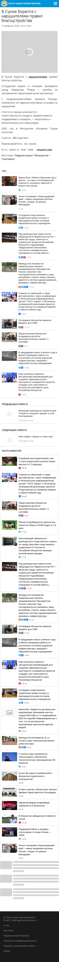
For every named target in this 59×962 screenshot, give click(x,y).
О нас (7, 925)
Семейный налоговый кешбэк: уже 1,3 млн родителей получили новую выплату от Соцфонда (37, 461)
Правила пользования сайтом (19, 945)
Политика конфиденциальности (20, 940)
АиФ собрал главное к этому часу (35, 436)
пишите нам (44, 149)
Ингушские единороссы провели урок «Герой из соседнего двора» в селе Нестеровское (37, 413)
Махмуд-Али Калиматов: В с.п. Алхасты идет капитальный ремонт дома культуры (37, 740)
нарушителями (37, 76)
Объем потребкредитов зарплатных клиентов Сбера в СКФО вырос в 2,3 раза (37, 525)
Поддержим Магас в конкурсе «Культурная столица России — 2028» (35, 832)
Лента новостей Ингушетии (18, 956)
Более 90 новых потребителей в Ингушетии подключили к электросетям (35, 776)
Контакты (9, 930)
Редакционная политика (16, 935)
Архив (7, 951)
